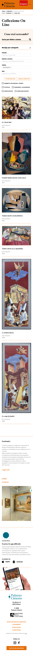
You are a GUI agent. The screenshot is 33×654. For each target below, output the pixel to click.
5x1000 (4, 479)
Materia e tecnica (7, 59)
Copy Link (17, 13)
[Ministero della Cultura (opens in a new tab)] (16, 615)
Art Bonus (5, 482)
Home (3, 11)
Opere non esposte (23, 91)
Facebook (8, 13)
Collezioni (9, 11)
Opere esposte (8, 91)
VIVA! (26, 633)
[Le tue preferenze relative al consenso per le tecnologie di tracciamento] (31, 490)
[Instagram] (14, 642)
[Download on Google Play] (18, 561)
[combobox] (16, 55)
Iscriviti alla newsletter (16, 648)
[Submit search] (30, 39)
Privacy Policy (16, 627)
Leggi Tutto (6, 470)
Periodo (4, 52)
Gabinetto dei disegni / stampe (13, 83)
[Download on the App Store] (6, 561)
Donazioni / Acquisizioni (22, 87)
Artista (4, 65)
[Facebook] (19, 642)
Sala (3, 71)
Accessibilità (17, 624)
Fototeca (7, 87)
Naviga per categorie (10, 48)
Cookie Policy (16, 630)
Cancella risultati (24, 79)
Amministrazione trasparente (16, 622)
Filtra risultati (10, 79)
